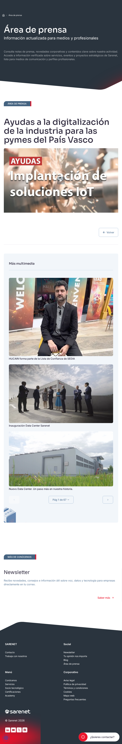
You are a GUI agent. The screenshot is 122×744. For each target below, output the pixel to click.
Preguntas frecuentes (75, 699)
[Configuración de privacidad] (6, 738)
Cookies (68, 692)
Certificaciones (12, 692)
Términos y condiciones (76, 688)
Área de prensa (15, 15)
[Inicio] (3, 15)
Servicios (9, 684)
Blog (66, 660)
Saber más (104, 597)
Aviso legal (69, 680)
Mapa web (69, 695)
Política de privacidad (75, 684)
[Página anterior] (14, 500)
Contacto (10, 652)
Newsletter (69, 652)
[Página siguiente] (108, 500)
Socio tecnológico (14, 688)
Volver (110, 232)
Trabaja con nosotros (16, 656)
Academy (10, 695)
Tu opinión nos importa (75, 656)
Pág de (59, 499)
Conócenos (11, 680)
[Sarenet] (18, 711)
